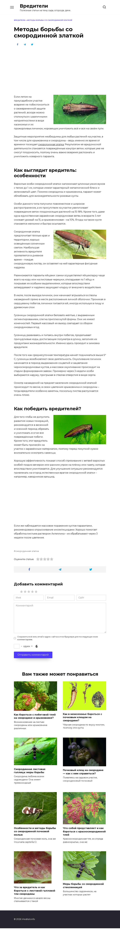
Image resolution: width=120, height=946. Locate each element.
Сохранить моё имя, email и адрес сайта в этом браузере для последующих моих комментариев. (57, 638)
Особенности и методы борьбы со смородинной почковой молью (35, 831)
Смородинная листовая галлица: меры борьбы (29, 771)
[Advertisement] (60, 70)
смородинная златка (51, 144)
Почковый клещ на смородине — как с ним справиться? (83, 772)
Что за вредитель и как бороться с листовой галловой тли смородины (34, 890)
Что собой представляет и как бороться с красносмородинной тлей (84, 831)
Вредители (34, 6)
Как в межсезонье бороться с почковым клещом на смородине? (82, 717)
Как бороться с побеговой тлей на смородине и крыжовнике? (35, 716)
